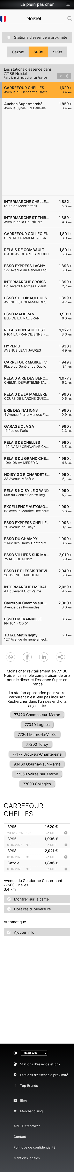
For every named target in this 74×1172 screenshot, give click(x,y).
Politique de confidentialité (34, 1147)
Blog (23, 1100)
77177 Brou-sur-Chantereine (37, 754)
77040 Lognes (37, 724)
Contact (20, 1137)
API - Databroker (27, 1126)
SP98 (57, 52)
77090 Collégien (37, 784)
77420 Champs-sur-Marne (37, 715)
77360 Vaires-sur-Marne (37, 774)
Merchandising (31, 1111)
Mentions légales (27, 1158)
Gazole (18, 52)
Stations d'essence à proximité (40, 37)
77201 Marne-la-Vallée (37, 734)
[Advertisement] (37, 155)
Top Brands (29, 1085)
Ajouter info (24, 932)
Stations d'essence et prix (40, 1064)
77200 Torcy (37, 744)
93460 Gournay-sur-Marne (37, 764)
